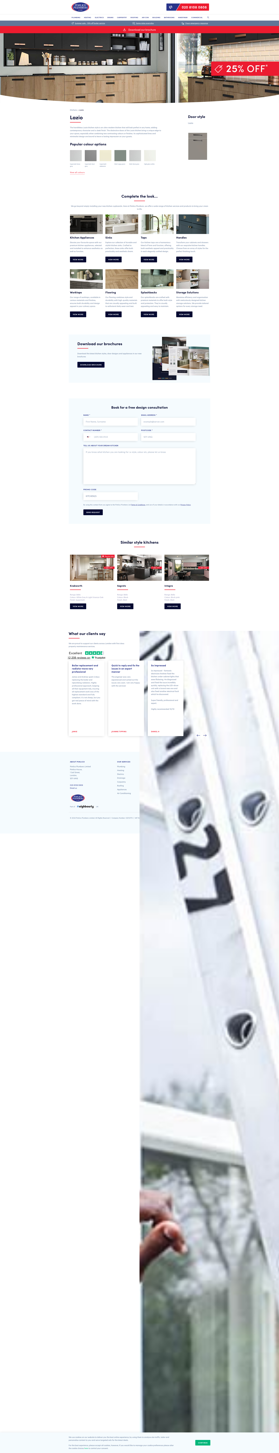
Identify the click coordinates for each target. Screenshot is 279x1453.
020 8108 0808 (76, 785)
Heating (87, 17)
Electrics (99, 17)
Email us (73, 788)
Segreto (121, 585)
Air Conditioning (124, 793)
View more (78, 259)
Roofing (134, 17)
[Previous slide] (198, 735)
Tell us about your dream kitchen (100, 445)
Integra (168, 585)
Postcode (147, 430)
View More (78, 606)
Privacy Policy (185, 505)
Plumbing (76, 17)
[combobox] (88, 437)
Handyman (183, 17)
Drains (110, 17)
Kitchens (74, 110)
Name (86, 415)
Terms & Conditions (138, 505)
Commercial (197, 17)
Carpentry (122, 17)
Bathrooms (169, 17)
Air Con (145, 17)
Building (156, 17)
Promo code (89, 489)
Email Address (149, 415)
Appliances (122, 789)
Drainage (121, 778)
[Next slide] (205, 735)
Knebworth (76, 585)
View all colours (77, 172)
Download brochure (91, 364)
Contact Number (92, 430)
